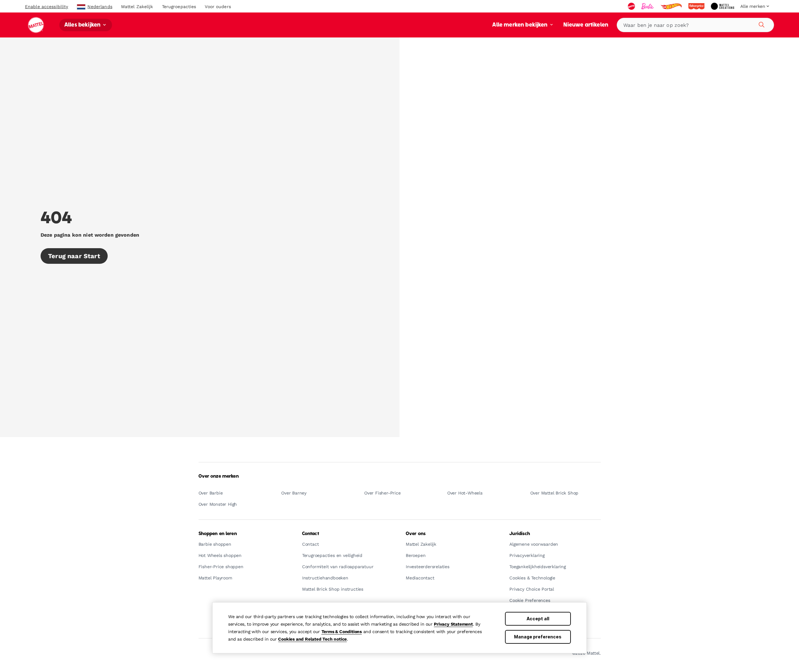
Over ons (416, 534)
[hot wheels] (672, 6)
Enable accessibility (46, 6)
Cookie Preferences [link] (529, 600)
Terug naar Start (74, 256)
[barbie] (648, 6)
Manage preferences (537, 636)
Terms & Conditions (341, 631)
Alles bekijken (83, 25)
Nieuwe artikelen (585, 25)
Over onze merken (219, 476)
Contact (310, 534)
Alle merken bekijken (520, 25)
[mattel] (632, 6)
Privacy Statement (453, 624)
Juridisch (519, 534)
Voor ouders (218, 6)
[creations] (723, 6)
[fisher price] (697, 6)
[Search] (760, 24)
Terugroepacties (179, 6)
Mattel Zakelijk (137, 6)
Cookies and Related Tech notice (312, 639)
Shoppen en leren (218, 534)
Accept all (538, 618)
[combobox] (695, 25)
